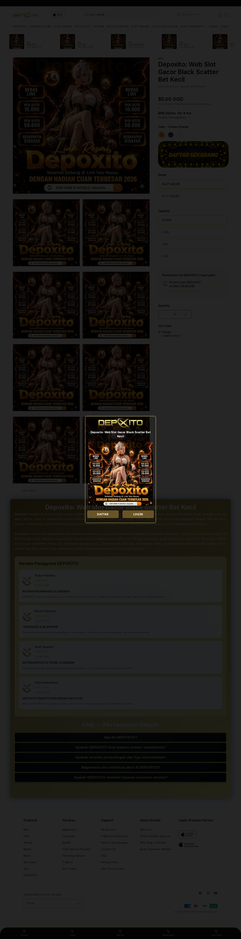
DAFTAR (103, 514)
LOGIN (138, 514)
